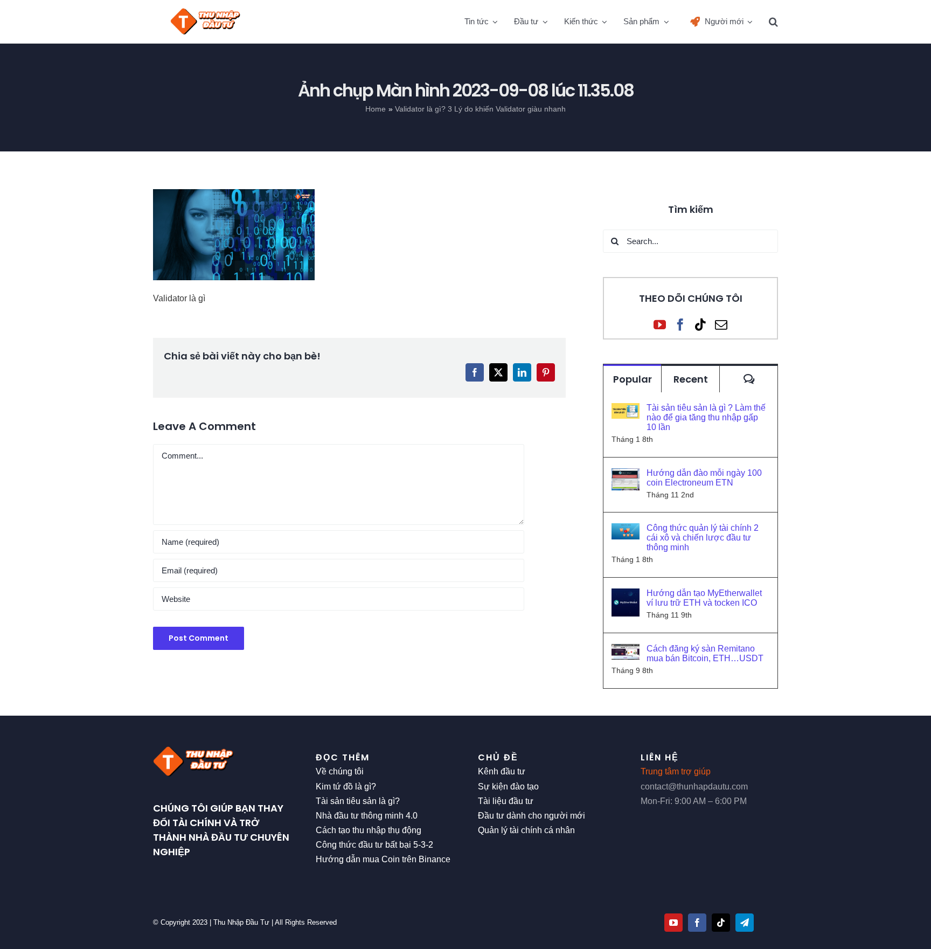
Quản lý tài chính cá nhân (526, 830)
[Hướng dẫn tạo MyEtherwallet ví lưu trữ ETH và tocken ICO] (626, 595)
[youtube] (673, 922)
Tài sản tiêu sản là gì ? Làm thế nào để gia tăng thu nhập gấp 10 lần (706, 417)
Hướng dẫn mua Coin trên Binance (383, 859)
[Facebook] (680, 324)
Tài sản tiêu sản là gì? (358, 801)
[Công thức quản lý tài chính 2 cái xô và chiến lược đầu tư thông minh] (626, 530)
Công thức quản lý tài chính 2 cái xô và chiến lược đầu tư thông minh (703, 537)
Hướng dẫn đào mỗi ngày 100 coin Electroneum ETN (704, 477)
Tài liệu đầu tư (505, 801)
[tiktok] (721, 922)
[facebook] (697, 922)
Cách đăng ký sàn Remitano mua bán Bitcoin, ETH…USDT (705, 653)
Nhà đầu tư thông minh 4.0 (367, 815)
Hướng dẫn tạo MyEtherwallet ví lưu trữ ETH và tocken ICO (704, 597)
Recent (690, 379)
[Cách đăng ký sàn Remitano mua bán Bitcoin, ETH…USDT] (626, 651)
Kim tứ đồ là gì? (346, 786)
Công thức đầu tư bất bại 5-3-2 (374, 844)
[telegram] (744, 922)
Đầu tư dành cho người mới (531, 815)
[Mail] (721, 324)
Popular (632, 379)
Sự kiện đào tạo (508, 786)
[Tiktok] (700, 324)
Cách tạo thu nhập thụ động (368, 830)
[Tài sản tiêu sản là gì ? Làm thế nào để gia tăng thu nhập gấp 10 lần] (626, 410)
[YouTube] (660, 324)
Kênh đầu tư (501, 771)
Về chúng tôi (340, 771)
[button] (773, 21)
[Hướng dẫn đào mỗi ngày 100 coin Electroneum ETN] (626, 475)
